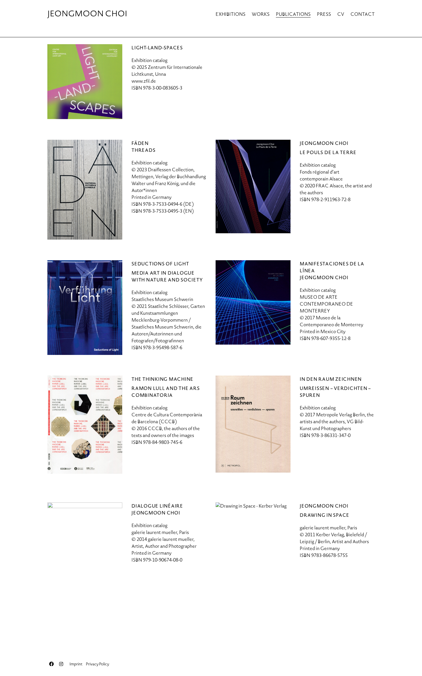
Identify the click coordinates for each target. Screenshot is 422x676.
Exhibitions (230, 14)
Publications (293, 14)
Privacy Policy (97, 664)
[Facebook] (51, 664)
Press (324, 14)
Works (261, 14)
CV (340, 14)
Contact (363, 14)
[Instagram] (61, 664)
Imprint (75, 664)
